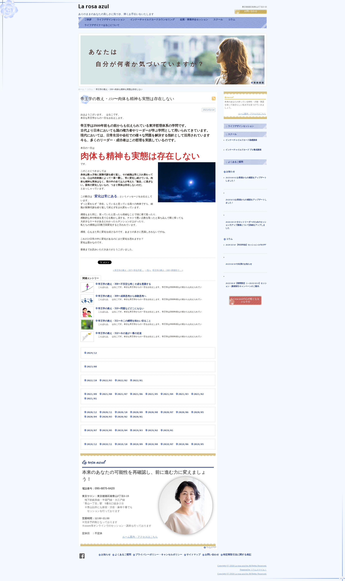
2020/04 (92, 416)
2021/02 (199, 394)
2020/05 (199, 412)
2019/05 (107, 430)
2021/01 (92, 398)
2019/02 (153, 430)
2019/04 (122, 430)
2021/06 (138, 394)
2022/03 (107, 380)
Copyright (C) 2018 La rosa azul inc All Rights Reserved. (242, 566)
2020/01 (138, 416)
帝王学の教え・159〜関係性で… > (167, 270)
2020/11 (107, 412)
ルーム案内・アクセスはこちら (140, 537)
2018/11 (107, 444)
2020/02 (122, 416)
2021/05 (153, 394)
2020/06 (183, 412)
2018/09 (138, 444)
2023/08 (92, 366)
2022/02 (122, 380)
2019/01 (168, 430)
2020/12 (92, 412)
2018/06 (183, 444)
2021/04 (168, 394)
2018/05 (199, 444)
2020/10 (122, 412)
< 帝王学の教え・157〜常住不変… (128, 270)
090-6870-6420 (105, 488)
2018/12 (92, 444)
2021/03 (183, 394)
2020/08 (153, 412)
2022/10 (92, 380)
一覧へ (148, 270)
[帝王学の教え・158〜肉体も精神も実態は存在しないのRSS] (213, 98)
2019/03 (138, 430)
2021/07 (122, 394)
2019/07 (92, 430)
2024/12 (92, 353)
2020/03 (107, 416)
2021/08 (107, 394)
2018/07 (168, 444)
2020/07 (168, 412)
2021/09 (92, 394)
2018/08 (153, 444)
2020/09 (138, 412)
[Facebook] (82, 556)
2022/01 (138, 380)
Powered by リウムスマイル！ (253, 570)
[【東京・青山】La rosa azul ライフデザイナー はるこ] (143, 7)
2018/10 (122, 444)
